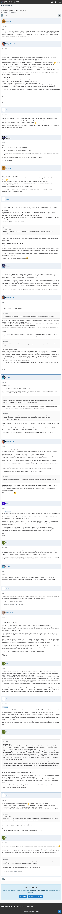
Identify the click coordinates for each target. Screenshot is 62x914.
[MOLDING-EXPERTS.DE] (10, 2)
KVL (15, 871)
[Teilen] (59, 15)
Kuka (16, 604)
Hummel (5, 12)
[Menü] (60, 2)
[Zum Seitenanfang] (59, 911)
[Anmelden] (55, 2)
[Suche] (51, 2)
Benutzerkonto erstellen (35, 896)
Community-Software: (31, 911)
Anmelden (23, 896)
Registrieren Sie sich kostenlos (37, 890)
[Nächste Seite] (6, 15)
